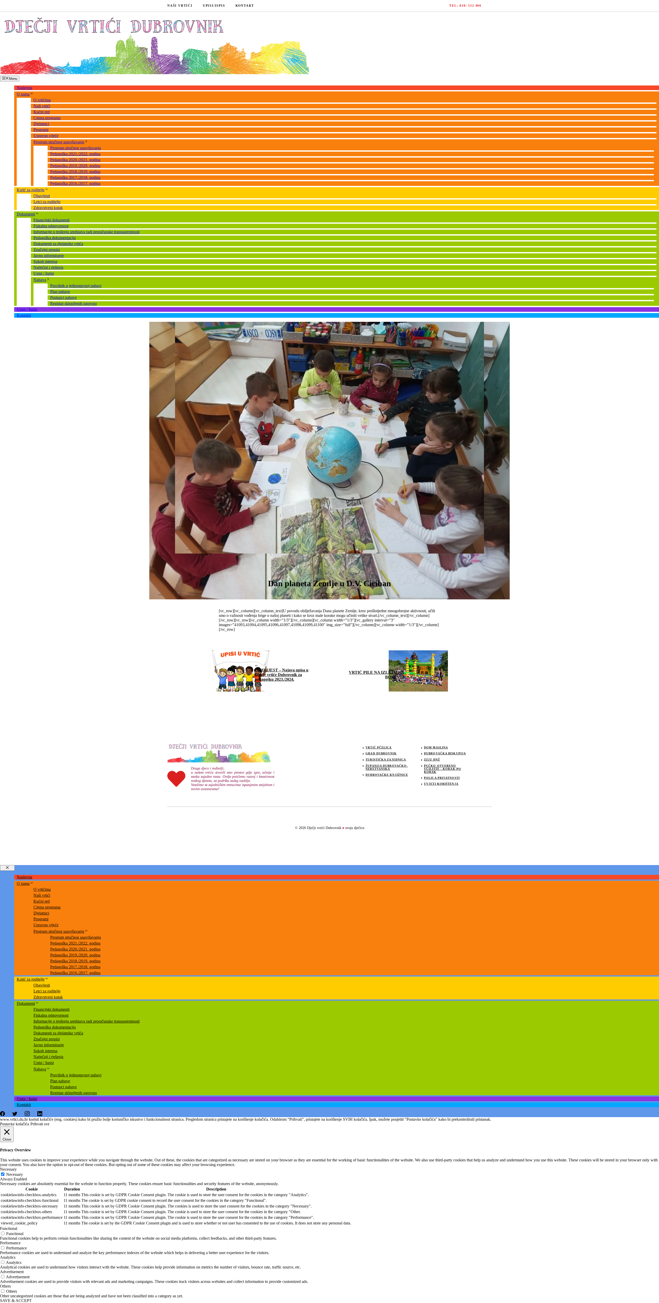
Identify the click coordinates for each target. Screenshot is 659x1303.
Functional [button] (8, 1228)
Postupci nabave (63, 297)
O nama (23, 94)
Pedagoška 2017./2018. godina (75, 177)
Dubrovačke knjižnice (387, 774)
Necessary (14, 1174)
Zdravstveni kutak (48, 207)
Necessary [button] (8, 1169)
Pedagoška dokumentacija (54, 238)
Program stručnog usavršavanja (58, 142)
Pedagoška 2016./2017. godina (75, 183)
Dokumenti (26, 214)
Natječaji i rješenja (48, 267)
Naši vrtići (41, 106)
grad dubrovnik (381, 753)
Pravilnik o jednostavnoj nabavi (75, 285)
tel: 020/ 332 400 (465, 5)
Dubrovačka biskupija (445, 753)
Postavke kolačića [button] (14, 1124)
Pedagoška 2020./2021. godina (75, 160)
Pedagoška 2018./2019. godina (75, 171)
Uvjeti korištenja (441, 783)
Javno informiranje (48, 255)
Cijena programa (46, 118)
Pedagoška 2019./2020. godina (75, 165)
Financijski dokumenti (51, 220)
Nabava (39, 280)
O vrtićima (42, 100)
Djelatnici (41, 124)
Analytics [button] (7, 1257)
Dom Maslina (436, 747)
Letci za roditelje (46, 202)
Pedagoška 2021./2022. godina (75, 154)
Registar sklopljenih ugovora (73, 303)
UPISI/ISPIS (214, 5)
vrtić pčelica (379, 747)
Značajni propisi (46, 249)
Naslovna (24, 87)
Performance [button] (10, 1243)
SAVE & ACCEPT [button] (16, 1300)
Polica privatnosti (442, 777)
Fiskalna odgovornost (50, 226)
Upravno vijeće (45, 135)
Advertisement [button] (12, 1272)
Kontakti (24, 315)
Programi (40, 129)
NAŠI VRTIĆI (180, 5)
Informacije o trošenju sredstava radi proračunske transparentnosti (86, 232)
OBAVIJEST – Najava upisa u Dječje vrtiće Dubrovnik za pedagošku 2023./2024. (281, 674)
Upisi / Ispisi (43, 273)
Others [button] (5, 1286)
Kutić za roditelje (31, 190)
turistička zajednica (386, 759)
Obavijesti (41, 196)
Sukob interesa (45, 261)
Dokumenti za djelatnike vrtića (58, 243)
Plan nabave (60, 291)
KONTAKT (245, 5)
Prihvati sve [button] (39, 1124)
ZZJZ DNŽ (432, 759)
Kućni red (41, 112)
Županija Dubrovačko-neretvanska (387, 767)
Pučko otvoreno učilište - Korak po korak (442, 768)
